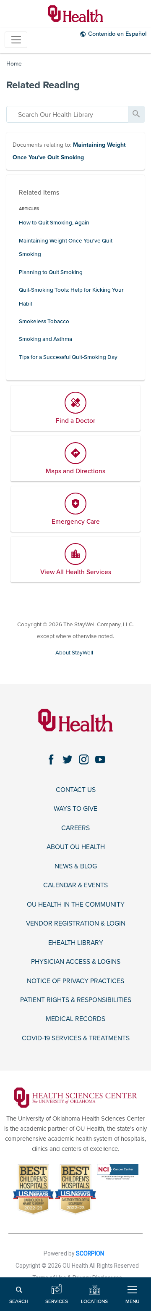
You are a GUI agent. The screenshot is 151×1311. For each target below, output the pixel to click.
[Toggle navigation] (16, 40)
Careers (75, 828)
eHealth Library (75, 943)
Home (14, 63)
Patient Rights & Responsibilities (75, 1000)
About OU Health (76, 847)
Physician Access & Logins (75, 961)
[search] (67, 114)
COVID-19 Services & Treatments (76, 1038)
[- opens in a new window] (76, 1097)
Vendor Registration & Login (75, 923)
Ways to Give (75, 808)
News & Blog (76, 866)
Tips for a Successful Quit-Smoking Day (68, 357)
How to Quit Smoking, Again (54, 222)
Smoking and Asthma (45, 339)
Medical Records (75, 1019)
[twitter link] (67, 760)
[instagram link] (84, 760)
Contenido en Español (117, 33)
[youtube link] (100, 760)
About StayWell (74, 652)
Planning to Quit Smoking (51, 272)
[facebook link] (51, 760)
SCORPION (90, 1253)
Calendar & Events (75, 885)
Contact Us (76, 790)
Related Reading (43, 85)
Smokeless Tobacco (44, 321)
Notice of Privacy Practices (75, 981)
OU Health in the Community (76, 904)
